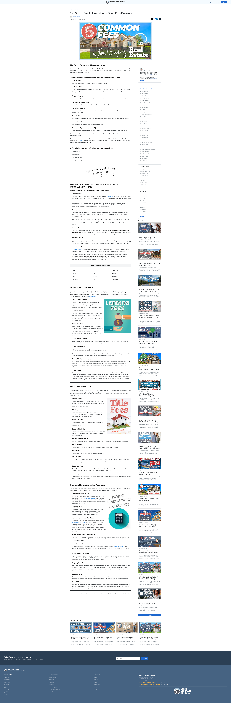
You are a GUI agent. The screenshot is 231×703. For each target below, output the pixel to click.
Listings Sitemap (35, 700)
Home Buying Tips (143, 169)
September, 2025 (143, 213)
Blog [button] (210, 2)
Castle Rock (142, 184)
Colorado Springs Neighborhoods (146, 178)
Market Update (7, 679)
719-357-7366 (164, 684)
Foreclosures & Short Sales (54, 687)
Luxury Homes (52, 682)
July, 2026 (142, 193)
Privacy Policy (42, 700)
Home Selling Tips (143, 175)
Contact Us (6, 677)
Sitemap (6, 692)
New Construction (52, 680)
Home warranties (118, 546)
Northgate (96, 692)
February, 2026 (143, 205)
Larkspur (95, 689)
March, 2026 (142, 202)
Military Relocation (7, 687)
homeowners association (78, 522)
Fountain (95, 687)
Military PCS (142, 180)
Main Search (51, 675)
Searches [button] (7, 2)
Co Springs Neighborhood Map (55, 689)
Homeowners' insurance (89, 498)
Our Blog (6, 694)
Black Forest (96, 675)
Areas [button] (13, 2)
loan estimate (92, 296)
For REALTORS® (143, 173)
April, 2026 (142, 200)
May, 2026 (142, 198)
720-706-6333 (162, 682)
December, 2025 (143, 209)
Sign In (224, 2)
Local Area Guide (7, 680)
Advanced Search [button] (216, 2)
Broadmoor (96, 679)
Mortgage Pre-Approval (8, 691)
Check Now (145, 658)
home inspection (78, 249)
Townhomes (51, 684)
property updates (99, 569)
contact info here (153, 78)
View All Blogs (149, 615)
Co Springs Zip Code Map (54, 691)
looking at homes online (83, 138)
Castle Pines (96, 680)
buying (81, 140)
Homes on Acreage (52, 677)
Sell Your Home (7, 689)
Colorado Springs (150, 74)
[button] (21, 670)
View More (142, 80)
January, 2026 (142, 207)
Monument (96, 691)
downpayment (110, 196)
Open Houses (51, 679)
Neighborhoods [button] (20, 2)
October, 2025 (142, 211)
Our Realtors (6, 684)
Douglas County (143, 182)
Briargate (95, 677)
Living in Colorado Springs (145, 171)
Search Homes (7, 682)
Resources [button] (29, 2)
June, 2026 (142, 196)
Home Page (6, 675)
